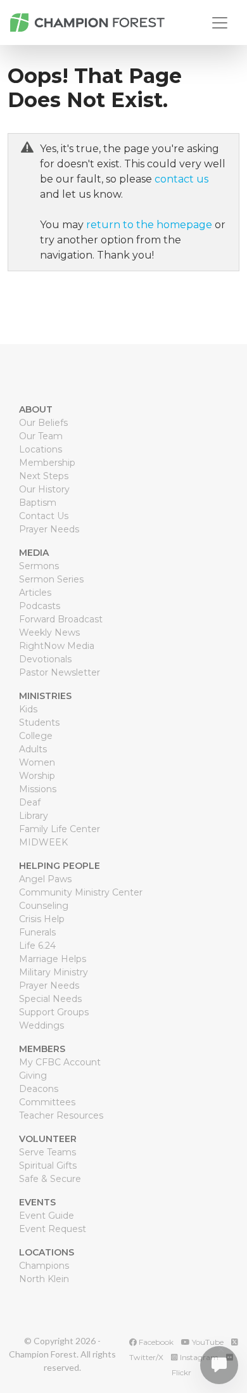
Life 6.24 (37, 945)
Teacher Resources (61, 1115)
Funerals (37, 932)
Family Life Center (59, 829)
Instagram (198, 1357)
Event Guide (46, 1215)
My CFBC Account (60, 1062)
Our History (44, 489)
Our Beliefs (43, 422)
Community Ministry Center (80, 892)
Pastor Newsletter (59, 672)
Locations (40, 449)
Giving (33, 1075)
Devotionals (45, 659)
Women (37, 762)
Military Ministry (53, 972)
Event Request (52, 1229)
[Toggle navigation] (220, 23)
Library (33, 815)
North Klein (44, 1279)
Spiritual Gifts (48, 1165)
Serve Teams (47, 1152)
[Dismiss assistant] (221, 1349)
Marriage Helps (52, 959)
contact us (181, 179)
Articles (35, 592)
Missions (37, 789)
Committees (47, 1102)
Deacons (38, 1088)
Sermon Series (51, 579)
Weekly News (49, 632)
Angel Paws (45, 879)
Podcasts (39, 606)
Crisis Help (42, 919)
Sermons (39, 566)
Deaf (30, 802)
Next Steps (43, 476)
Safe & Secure (50, 1178)
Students (39, 722)
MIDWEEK (43, 842)
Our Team (41, 436)
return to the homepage (149, 225)
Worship (37, 775)
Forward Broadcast (61, 619)
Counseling (43, 905)
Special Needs (50, 999)
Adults (33, 749)
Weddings (41, 1025)
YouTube (207, 1342)
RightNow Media (56, 646)
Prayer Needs (49, 529)
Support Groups (54, 1012)
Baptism (37, 502)
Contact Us (43, 516)
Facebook (155, 1342)
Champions (44, 1265)
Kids (28, 709)
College (36, 735)
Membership (47, 462)
